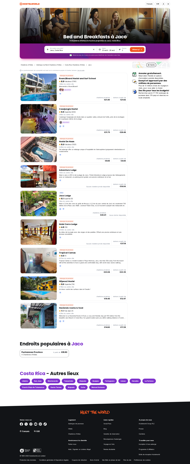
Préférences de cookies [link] (142, 460)
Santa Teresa (56, 387)
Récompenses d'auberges (112, 439)
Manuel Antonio (98, 387)
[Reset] (93, 49)
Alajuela (82, 381)
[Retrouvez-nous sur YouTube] (35, 424)
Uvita (83, 387)
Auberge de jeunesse (66, 75)
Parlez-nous (72, 444)
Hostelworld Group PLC (146, 423)
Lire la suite (81, 70)
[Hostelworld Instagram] (30, 424)
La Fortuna (149, 381)
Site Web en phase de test (111, 460)
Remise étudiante (109, 449)
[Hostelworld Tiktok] (45, 424)
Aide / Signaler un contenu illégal (79, 449)
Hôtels (70, 429)
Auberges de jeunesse (76, 423)
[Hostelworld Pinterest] (40, 424)
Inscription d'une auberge (147, 444)
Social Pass (107, 423)
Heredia (135, 381)
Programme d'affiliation (146, 449)
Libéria (25, 381)
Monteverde (53, 381)
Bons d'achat (94, 460)
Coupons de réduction (79, 460)
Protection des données (28, 460)
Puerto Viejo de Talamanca (33, 387)
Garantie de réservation (111, 434)
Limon (123, 381)
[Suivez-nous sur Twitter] (26, 424)
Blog (105, 429)
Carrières (142, 434)
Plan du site (127, 460)
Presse (141, 429)
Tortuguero (109, 381)
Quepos (95, 381)
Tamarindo (68, 381)
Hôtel (61, 192)
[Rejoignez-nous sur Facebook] (21, 424)
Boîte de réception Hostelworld (149, 454)
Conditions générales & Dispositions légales (54, 460)
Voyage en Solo (109, 444)
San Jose (37, 381)
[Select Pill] (163, 4)
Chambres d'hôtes (74, 434)
